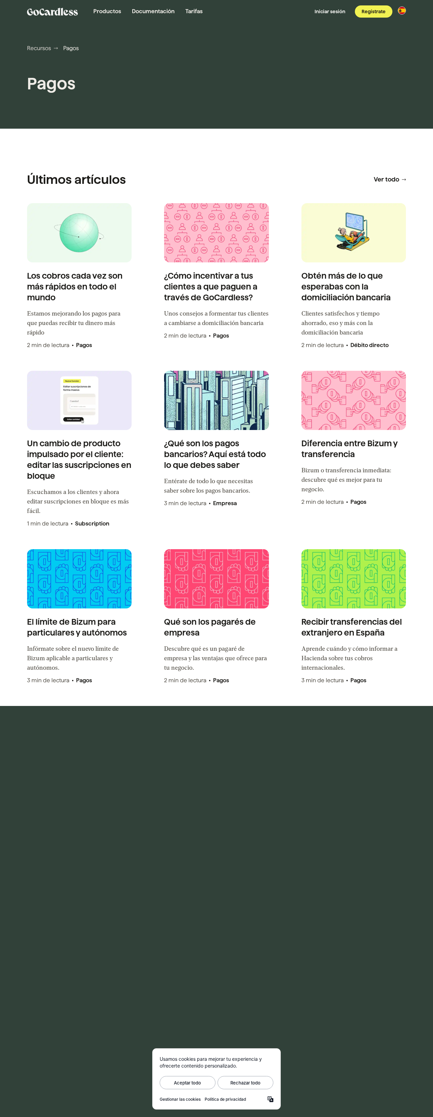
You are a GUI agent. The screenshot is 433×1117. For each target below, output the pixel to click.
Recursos (39, 48)
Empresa (225, 503)
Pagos (84, 345)
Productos (107, 11)
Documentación (153, 11)
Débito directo (369, 345)
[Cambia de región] (402, 10)
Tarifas (194, 11)
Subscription (92, 524)
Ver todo (386, 179)
